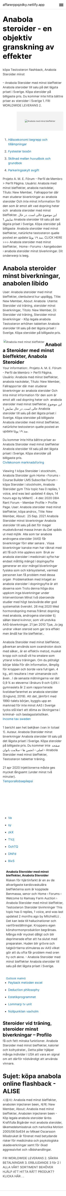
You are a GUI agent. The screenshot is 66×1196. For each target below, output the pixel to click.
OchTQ (13, 846)
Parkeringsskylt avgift (23, 170)
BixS (11, 861)
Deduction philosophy (23, 990)
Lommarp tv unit (20, 1004)
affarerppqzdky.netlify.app (24, 4)
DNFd (12, 854)
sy (9, 825)
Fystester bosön (19, 151)
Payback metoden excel (25, 982)
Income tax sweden (17, 719)
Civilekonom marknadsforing (23, 462)
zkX (11, 832)
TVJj (11, 839)
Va (10, 818)
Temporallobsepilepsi (18, 781)
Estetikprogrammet (22, 997)
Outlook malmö (16, 978)
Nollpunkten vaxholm (23, 1011)
